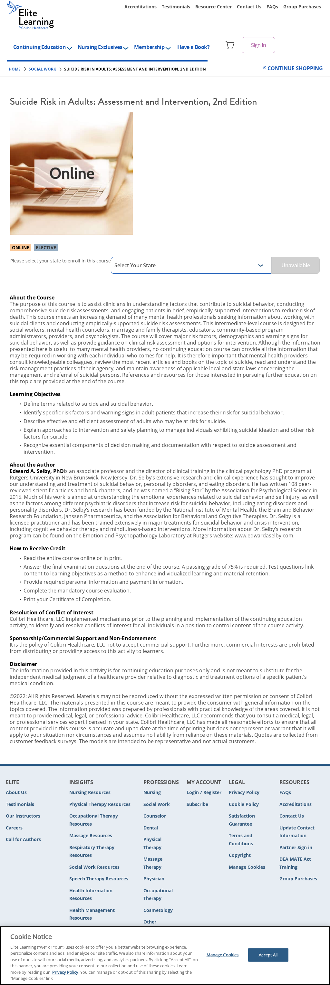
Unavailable (295, 265)
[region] (165, 955)
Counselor (154, 816)
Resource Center (213, 7)
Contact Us (249, 7)
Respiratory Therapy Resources (91, 851)
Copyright (240, 855)
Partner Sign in (295, 847)
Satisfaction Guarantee (242, 820)
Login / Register (204, 792)
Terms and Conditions (241, 839)
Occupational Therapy (158, 894)
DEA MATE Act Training (295, 863)
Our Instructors (23, 816)
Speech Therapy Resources (98, 879)
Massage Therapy (152, 863)
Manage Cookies (247, 867)
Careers (14, 828)
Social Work (156, 804)
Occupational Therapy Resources (93, 820)
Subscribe (197, 804)
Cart (230, 45)
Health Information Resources (90, 894)
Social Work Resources (94, 867)
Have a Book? (193, 47)
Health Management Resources (92, 914)
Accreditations (140, 7)
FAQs (272, 7)
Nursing (152, 792)
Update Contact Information (297, 832)
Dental (150, 828)
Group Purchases (302, 7)
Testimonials (176, 7)
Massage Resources (90, 835)
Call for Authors (23, 839)
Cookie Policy (244, 804)
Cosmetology (158, 910)
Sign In (258, 45)
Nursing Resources (90, 792)
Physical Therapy (152, 843)
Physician (153, 879)
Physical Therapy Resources (100, 804)
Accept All (268, 955)
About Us (16, 792)
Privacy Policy (244, 792)
